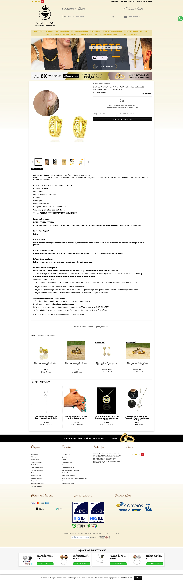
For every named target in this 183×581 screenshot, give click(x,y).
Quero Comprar (46, 365)
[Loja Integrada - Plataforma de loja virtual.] (80, 537)
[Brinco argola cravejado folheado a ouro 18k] (76, 357)
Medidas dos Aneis (67, 473)
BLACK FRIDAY (35, 465)
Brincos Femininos (104, 83)
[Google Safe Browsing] (92, 525)
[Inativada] (80, 512)
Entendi (138, 578)
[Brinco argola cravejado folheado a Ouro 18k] (45, 357)
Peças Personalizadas (37, 483)
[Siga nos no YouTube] (136, 454)
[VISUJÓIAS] (45, 16)
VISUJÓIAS (149, 93)
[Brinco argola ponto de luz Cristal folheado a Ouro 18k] (138, 357)
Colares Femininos (36, 478)
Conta (139, 9)
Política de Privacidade (68, 475)
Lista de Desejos (37, 169)
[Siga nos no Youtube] (35, 1)
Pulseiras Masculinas (37, 470)
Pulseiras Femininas (36, 486)
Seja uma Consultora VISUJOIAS (70, 470)
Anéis (32, 473)
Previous (32, 162)
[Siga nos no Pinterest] (42, 1)
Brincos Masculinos (36, 462)
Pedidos (128, 9)
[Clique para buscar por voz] (65, 16)
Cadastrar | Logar (73, 8)
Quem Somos (65, 457)
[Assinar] (115, 438)
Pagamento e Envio (67, 462)
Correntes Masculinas (37, 467)
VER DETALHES (45, 564)
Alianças (33, 457)
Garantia (64, 465)
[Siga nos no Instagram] (39, 1)
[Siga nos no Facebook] (32, 1)
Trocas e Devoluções (68, 467)
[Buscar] (113, 16)
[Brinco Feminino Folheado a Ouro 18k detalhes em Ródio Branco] (107, 357)
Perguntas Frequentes (68, 483)
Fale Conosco (114, 1)
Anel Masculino (35, 459)
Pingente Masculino (36, 481)
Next (88, 161)
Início (96, 83)
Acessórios (34, 454)
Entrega (64, 459)
